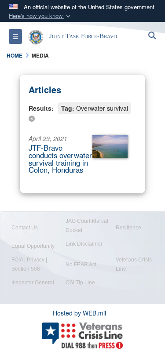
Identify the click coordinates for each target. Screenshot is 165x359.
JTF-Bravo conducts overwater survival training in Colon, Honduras (60, 158)
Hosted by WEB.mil (79, 312)
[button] (40, 16)
